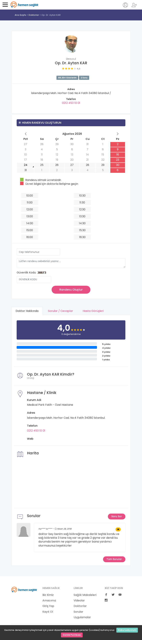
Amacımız (49, 600)
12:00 (29, 209)
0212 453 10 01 (71, 103)
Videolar (79, 600)
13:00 (29, 216)
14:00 (29, 223)
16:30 (82, 237)
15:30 (82, 230)
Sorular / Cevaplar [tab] (60, 311)
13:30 (82, 216)
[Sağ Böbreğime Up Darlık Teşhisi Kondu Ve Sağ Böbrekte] (118, 529)
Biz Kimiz (48, 595)
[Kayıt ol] (134, 7)
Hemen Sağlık (24, 4)
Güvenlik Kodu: (26, 272)
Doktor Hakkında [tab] (27, 311)
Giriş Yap (48, 606)
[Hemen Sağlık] (24, 589)
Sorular (78, 612)
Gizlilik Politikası (72, 635)
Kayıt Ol (47, 612)
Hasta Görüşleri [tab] (93, 311)
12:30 (82, 209)
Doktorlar (34, 15)
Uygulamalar (82, 617)
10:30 (82, 196)
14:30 (82, 223)
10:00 (29, 196)
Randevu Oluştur (71, 290)
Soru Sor (116, 516)
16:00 (29, 237)
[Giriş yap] (125, 7)
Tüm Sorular (114, 559)
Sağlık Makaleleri (85, 595)
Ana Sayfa (20, 15)
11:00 (30, 203)
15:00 (29, 230)
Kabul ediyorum (127, 630)
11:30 (82, 203)
